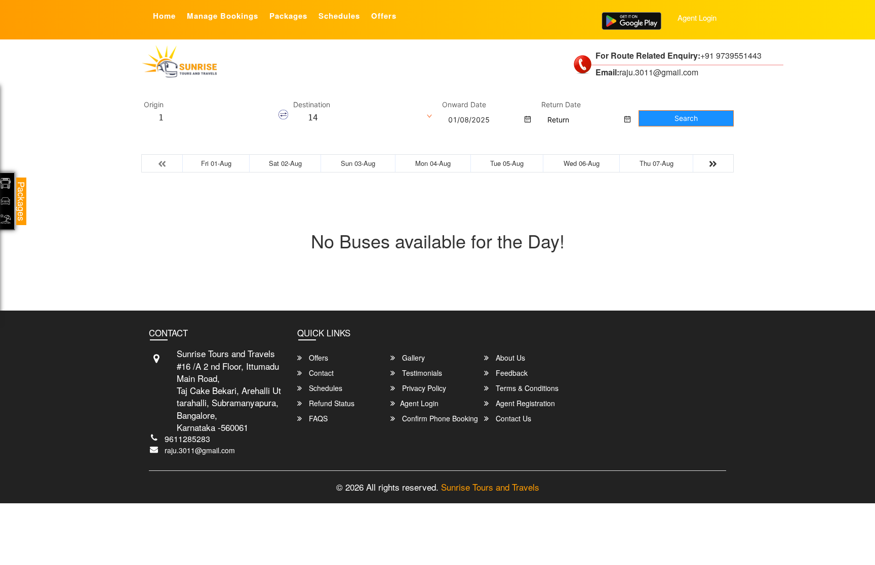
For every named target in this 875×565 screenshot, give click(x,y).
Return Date (561, 104)
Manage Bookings (222, 16)
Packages (288, 16)
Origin (154, 104)
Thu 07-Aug (656, 163)
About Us (509, 358)
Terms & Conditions (526, 388)
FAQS (317, 418)
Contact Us (512, 418)
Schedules (339, 16)
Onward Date (464, 104)
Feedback (511, 373)
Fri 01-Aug (216, 163)
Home (164, 16)
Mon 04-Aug (433, 163)
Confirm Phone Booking (439, 418)
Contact (320, 373)
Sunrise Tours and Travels (490, 487)
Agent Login (697, 17)
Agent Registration (524, 403)
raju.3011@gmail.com (200, 450)
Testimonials (421, 373)
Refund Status (330, 403)
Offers (383, 16)
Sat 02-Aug (285, 163)
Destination (311, 104)
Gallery (412, 358)
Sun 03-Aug (358, 163)
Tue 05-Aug (507, 163)
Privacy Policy (423, 388)
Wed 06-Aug (582, 163)
